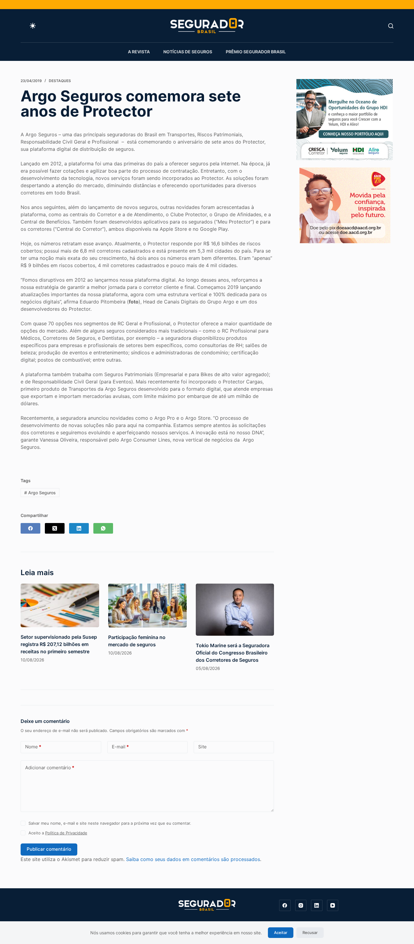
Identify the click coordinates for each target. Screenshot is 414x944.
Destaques (60, 80)
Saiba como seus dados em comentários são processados (193, 859)
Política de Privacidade (66, 832)
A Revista (139, 51)
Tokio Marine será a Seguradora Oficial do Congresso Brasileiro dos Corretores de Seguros (232, 652)
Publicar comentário (49, 849)
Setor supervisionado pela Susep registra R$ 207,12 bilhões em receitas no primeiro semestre (59, 644)
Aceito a (57, 832)
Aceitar (280, 932)
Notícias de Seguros (187, 51)
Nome (33, 747)
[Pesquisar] (390, 25)
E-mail (120, 747)
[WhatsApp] (103, 528)
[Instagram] (301, 905)
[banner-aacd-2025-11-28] (344, 205)
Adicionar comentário (49, 767)
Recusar (310, 932)
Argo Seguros (40, 492)
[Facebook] (30, 528)
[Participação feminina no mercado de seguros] (147, 606)
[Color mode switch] (33, 26)
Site (202, 747)
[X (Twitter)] (55, 528)
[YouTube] (333, 905)
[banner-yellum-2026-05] (344, 119)
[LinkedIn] (79, 528)
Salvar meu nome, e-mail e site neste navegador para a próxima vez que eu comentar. (109, 823)
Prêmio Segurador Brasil (256, 51)
